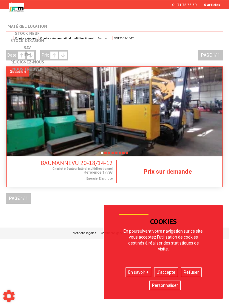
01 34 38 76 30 (184, 4)
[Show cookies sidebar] (9, 296)
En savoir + (138, 272)
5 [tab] (116, 154)
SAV (27, 48)
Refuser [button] (191, 272)
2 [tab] (105, 154)
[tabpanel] (114, 111)
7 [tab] (123, 154)
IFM (27, 55)
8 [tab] (127, 154)
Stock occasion (27, 40)
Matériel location (27, 26)
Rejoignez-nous (27, 62)
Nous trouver (27, 69)
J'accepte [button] (166, 272)
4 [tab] (113, 154)
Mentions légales (84, 233)
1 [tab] (102, 154)
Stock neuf (27, 33)
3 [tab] (109, 154)
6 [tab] (120, 154)
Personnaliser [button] (165, 285)
